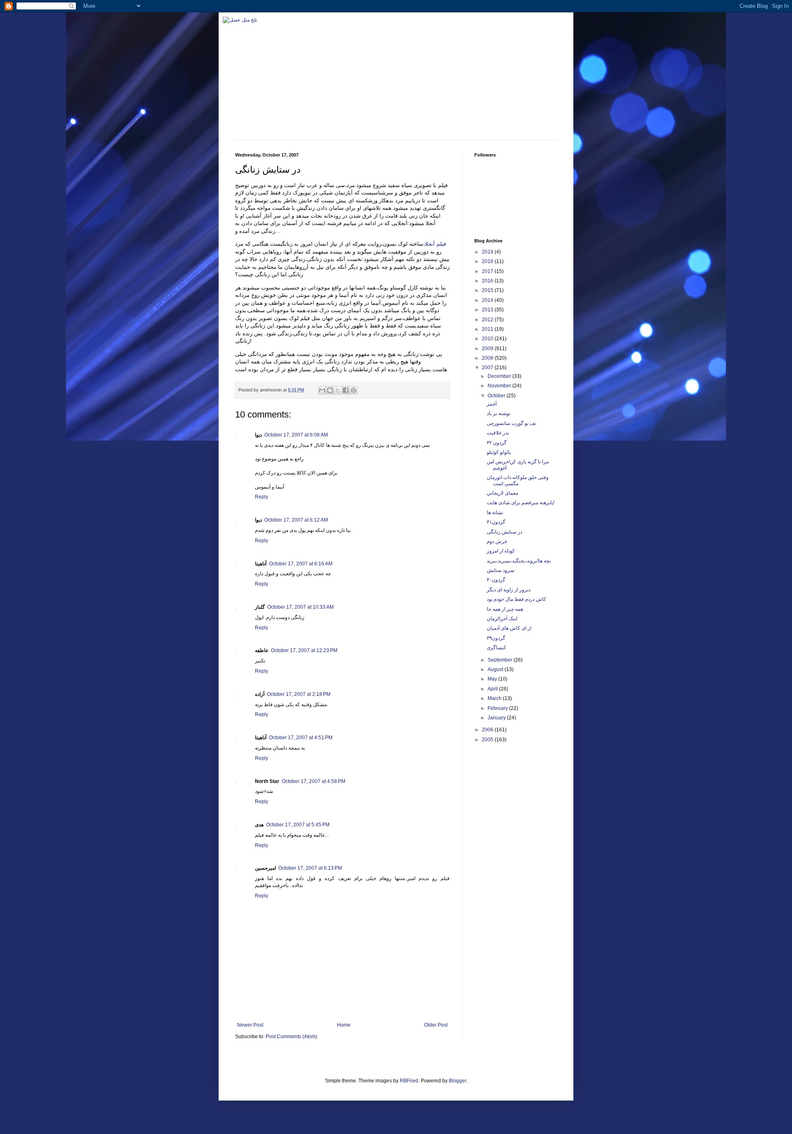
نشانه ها (495, 512)
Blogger (457, 1081)
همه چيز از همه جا (505, 609)
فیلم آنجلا (435, 244)
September (501, 660)
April (493, 689)
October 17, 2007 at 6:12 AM (296, 520)
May (493, 679)
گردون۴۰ (496, 580)
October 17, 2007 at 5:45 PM (298, 825)
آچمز (492, 404)
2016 (488, 281)
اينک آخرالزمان (502, 619)
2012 (488, 320)
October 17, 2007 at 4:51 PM (300, 737)
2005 (488, 740)
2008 (488, 358)
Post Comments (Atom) (291, 1036)
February (498, 708)
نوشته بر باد (498, 413)
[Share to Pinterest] (353, 390)
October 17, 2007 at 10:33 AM (300, 607)
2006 (488, 730)
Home (344, 1025)
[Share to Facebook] (346, 390)
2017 (488, 271)
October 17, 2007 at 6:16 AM (300, 564)
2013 (488, 310)
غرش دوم (497, 541)
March (495, 698)
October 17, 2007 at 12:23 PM (304, 650)
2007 (488, 367)
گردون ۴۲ (497, 443)
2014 (488, 300)
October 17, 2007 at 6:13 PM (310, 868)
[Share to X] (338, 390)
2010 (488, 339)
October (497, 396)
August (496, 669)
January (497, 718)
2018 (488, 261)
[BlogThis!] (330, 390)
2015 (488, 290)
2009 (488, 348)
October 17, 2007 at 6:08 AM (296, 435)
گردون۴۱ (496, 522)
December (500, 376)
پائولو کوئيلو (499, 452)
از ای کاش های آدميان (509, 628)
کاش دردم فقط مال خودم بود (516, 599)
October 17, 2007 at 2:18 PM (298, 694)
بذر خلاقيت (498, 433)
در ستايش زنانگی (504, 532)
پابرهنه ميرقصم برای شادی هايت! (520, 502)
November (500, 386)
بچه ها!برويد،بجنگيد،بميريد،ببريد (519, 561)
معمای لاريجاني (502, 493)
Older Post (436, 1025)
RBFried (409, 1081)
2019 (488, 252)
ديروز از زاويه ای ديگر (508, 590)
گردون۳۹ (496, 638)
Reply (261, 497)
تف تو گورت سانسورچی (511, 423)
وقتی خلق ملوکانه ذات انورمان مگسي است (518, 480)
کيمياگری (496, 647)
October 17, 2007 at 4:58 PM (313, 781)
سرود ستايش (500, 570)
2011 (488, 329)
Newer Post (250, 1025)
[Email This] (322, 390)
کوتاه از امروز (501, 551)
